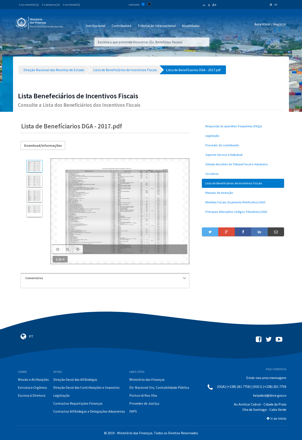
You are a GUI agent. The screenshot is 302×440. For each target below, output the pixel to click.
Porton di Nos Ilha (143, 395)
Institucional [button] (95, 25)
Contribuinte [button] (121, 25)
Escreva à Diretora (31, 395)
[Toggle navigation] (70, 24)
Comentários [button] (34, 278)
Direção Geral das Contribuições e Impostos (86, 387)
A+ (214, 4)
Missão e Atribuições (33, 379)
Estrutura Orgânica (32, 387)
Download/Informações (43, 145)
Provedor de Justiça (144, 403)
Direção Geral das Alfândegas (75, 379)
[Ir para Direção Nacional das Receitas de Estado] (40, 23)
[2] (34, 181)
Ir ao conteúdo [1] (29, 4)
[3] (34, 196)
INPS (133, 411)
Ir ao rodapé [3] (71, 4)
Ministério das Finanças (147, 379)
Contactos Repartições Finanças (78, 403)
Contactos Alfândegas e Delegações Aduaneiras (89, 411)
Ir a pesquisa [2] (51, 4)
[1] (34, 166)
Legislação (61, 395)
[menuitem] (243, 126)
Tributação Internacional (157, 25)
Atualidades (191, 25)
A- (204, 5)
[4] (34, 211)
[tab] (105, 278)
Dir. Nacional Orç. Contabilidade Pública (159, 387)
